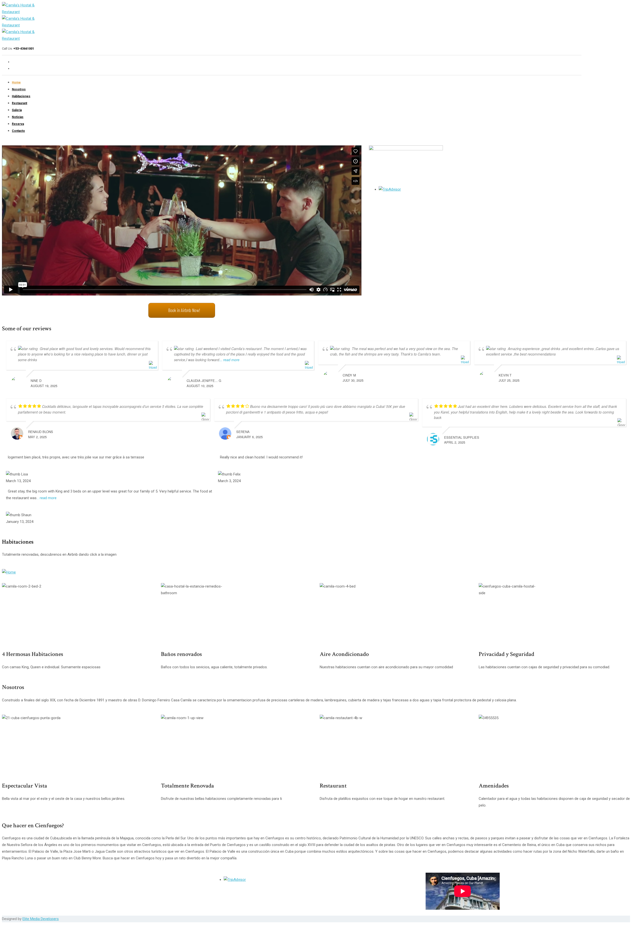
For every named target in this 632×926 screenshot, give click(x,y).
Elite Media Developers (40, 919)
